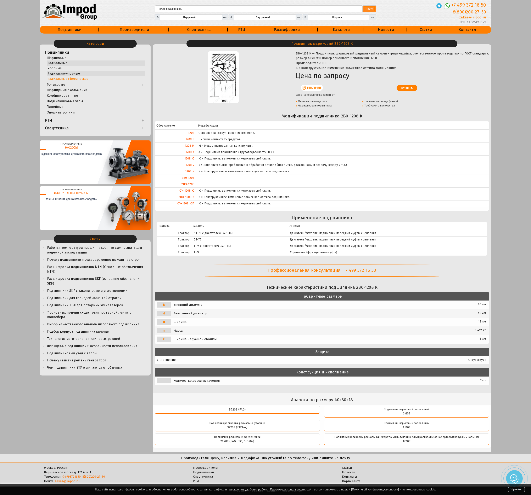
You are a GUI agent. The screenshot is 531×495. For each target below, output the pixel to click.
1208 (191, 133)
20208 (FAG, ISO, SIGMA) (237, 441)
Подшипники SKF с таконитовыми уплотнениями (87, 291)
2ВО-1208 (187, 184)
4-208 (406, 427)
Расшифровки (287, 29)
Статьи (426, 29)
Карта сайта (351, 481)
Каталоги (341, 29)
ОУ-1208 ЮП (185, 203)
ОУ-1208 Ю (186, 190)
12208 (406, 441)
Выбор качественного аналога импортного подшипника (93, 324)
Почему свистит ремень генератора (76, 360)
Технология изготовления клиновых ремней (83, 339)
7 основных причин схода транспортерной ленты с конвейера (89, 314)
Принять (516, 489)
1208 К (189, 171)
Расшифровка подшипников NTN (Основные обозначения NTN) (95, 269)
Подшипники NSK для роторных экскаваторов (85, 305)
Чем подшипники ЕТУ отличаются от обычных (84, 367)
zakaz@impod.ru (472, 17)
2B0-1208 (188, 178)
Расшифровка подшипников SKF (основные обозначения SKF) (94, 281)
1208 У (189, 165)
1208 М (189, 145)
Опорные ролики (61, 112)
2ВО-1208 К (186, 197)
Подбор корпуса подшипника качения (78, 331)
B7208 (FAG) (237, 409)
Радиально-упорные (64, 73)
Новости (386, 29)
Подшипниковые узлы (65, 101)
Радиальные (57, 63)
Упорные (55, 68)
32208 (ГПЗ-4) (237, 427)
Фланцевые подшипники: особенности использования (92, 346)
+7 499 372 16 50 (468, 5)
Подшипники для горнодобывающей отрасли (84, 298)
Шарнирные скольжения (67, 90)
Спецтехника (199, 29)
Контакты (467, 29)
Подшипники (70, 29)
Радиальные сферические (68, 79)
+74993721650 (71, 476)
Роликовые (56, 85)
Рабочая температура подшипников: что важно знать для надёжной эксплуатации (94, 250)
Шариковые (56, 58)
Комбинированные (62, 96)
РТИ (241, 29)
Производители (134, 29)
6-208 (406, 413)
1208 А (189, 152)
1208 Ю (189, 158)
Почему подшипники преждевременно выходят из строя (94, 260)
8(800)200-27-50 (469, 12)
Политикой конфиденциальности (375, 489)
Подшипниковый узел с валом (72, 353)
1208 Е (189, 139)
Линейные (55, 107)
